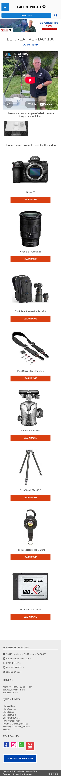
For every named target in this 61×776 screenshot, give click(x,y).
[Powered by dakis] (53, 773)
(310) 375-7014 (13, 663)
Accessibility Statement (23, 774)
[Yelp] (21, 745)
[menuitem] (5, 7)
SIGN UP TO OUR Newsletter (20, 758)
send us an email (13, 672)
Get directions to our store (18, 659)
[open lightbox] (16, 128)
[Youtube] (30, 746)
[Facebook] (6, 745)
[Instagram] (14, 745)
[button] (5, 7)
